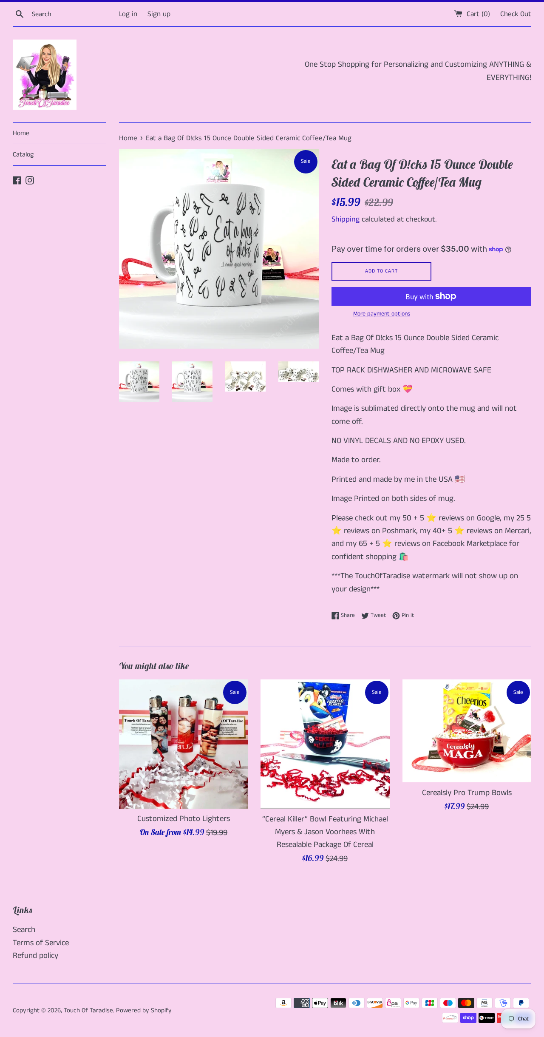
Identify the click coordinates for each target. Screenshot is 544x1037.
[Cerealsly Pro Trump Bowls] (466, 730)
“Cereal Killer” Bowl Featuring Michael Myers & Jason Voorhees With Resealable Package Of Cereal (325, 832)
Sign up (158, 14)
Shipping (346, 219)
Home (21, 133)
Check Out (515, 14)
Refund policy (35, 955)
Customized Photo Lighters (183, 818)
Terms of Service (41, 943)
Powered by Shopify (144, 1010)
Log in (128, 14)
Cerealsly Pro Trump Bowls (467, 792)
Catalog (23, 154)
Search (24, 929)
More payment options (381, 314)
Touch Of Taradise (88, 1010)
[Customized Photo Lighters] (183, 743)
